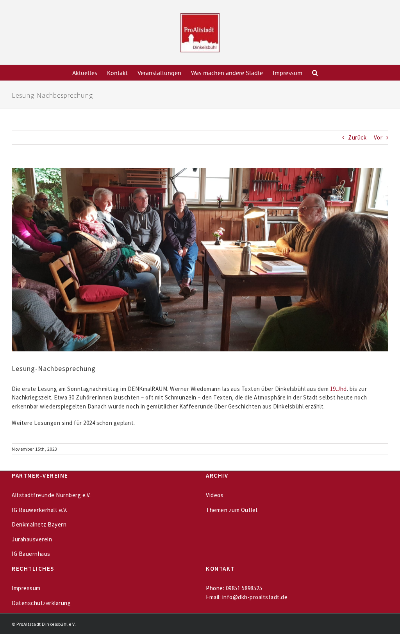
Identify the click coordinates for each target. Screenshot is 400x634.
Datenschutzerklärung (41, 603)
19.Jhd (338, 388)
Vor (378, 137)
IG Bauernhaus (31, 553)
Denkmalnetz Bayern (39, 524)
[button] (315, 73)
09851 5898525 (244, 588)
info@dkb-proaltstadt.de (255, 597)
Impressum (26, 588)
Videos (214, 495)
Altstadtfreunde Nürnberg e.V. (51, 495)
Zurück (357, 137)
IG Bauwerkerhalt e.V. (40, 510)
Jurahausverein (32, 539)
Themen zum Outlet (232, 510)
